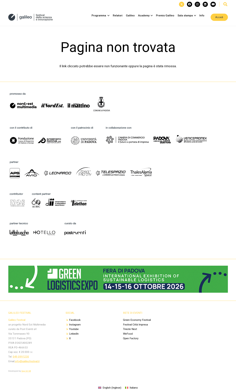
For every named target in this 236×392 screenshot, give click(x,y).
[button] (225, 4)
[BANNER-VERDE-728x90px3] (118, 292)
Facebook (75, 319)
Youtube (74, 329)
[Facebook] (189, 4)
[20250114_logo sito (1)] (30, 17)
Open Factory (130, 338)
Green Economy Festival (137, 319)
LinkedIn (74, 333)
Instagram (75, 324)
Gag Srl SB (26, 371)
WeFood (128, 333)
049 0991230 (21, 356)
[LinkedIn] (205, 4)
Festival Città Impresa (135, 324)
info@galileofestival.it (27, 361)
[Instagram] (197, 4)
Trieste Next (130, 329)
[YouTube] (213, 4)
